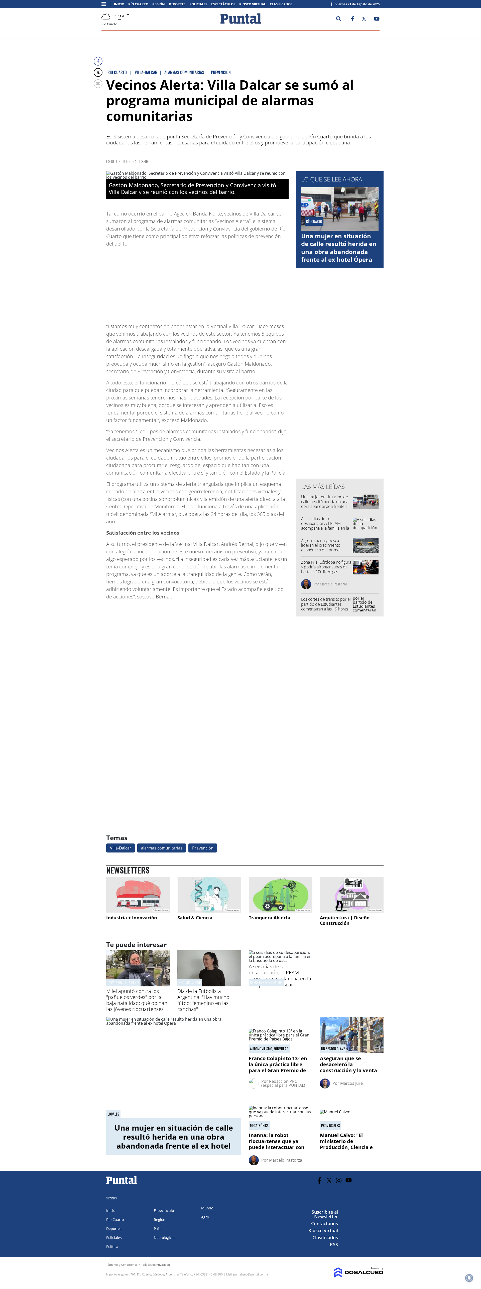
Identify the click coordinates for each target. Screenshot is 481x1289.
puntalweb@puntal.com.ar (251, 1274)
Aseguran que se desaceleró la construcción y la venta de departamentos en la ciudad (350, 1070)
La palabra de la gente (123, 982)
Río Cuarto (138, 4)
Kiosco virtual (252, 4)
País (157, 1228)
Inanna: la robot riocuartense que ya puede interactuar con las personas (276, 1144)
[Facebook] (98, 61)
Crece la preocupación (266, 982)
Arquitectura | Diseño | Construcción (346, 920)
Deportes (177, 4)
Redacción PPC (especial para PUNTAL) (283, 1083)
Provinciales (330, 1125)
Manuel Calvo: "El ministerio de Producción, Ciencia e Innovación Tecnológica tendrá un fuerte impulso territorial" (351, 1150)
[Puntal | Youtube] (377, 20)
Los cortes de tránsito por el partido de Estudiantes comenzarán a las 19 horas (326, 603)
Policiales (198, 4)
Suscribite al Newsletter (325, 1214)
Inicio (119, 4)
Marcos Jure (351, 1083)
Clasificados (281, 4)
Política (112, 1246)
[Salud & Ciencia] (209, 895)
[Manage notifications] (469, 1278)
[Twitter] (98, 72)
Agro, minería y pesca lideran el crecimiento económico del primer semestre (321, 548)
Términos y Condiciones (121, 1264)
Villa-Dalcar (120, 848)
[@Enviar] (98, 83)
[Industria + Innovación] (138, 895)
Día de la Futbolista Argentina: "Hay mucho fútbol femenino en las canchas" (203, 1000)
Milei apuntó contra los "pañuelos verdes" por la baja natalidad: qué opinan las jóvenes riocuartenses (136, 1000)
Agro (205, 1217)
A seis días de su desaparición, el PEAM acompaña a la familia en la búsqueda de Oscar (325, 526)
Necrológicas (164, 1237)
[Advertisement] (248, 282)
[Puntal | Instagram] (339, 1180)
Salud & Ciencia (194, 918)
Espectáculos (223, 4)
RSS (334, 1244)
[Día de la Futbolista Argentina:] (209, 985)
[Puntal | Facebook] (352, 20)
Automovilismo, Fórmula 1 (269, 1048)
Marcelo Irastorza (333, 584)
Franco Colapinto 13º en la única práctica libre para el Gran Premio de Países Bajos (278, 1067)
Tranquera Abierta (269, 918)
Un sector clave (333, 1048)
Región (158, 4)
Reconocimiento (190, 982)
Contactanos (324, 1223)
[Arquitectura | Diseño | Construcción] (352, 895)
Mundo (207, 1208)
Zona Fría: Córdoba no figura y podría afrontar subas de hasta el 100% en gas (326, 566)
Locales (113, 1114)
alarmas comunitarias (161, 848)
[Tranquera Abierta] (280, 895)
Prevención (202, 848)
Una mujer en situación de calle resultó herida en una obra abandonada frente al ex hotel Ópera (339, 248)
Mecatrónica (259, 1125)
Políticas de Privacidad (155, 1264)
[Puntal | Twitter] (364, 20)
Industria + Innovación (131, 918)
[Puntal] (121, 1184)
